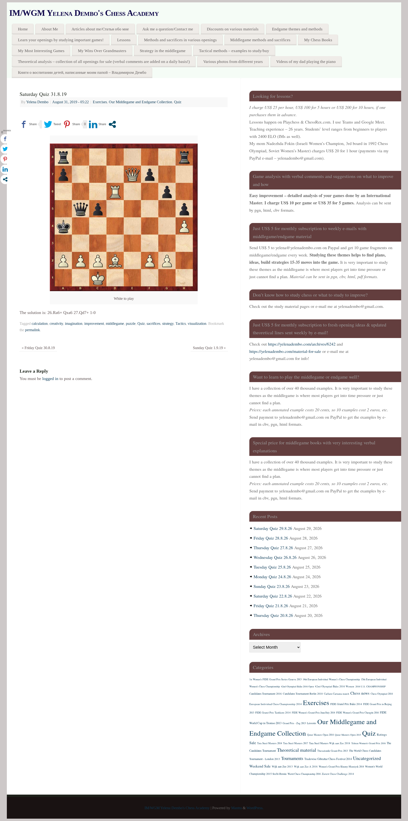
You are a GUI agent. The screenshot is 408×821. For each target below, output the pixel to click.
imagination (73, 324)
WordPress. (255, 808)
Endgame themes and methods (297, 29)
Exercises (100, 102)
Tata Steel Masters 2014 (269, 743)
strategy (168, 324)
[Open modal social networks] (112, 124)
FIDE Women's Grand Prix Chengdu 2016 (357, 712)
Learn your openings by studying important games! (61, 40)
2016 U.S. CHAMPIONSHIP (370, 686)
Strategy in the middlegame (163, 51)
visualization (197, 324)
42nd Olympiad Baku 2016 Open (297, 686)
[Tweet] (52, 124)
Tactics (180, 324)
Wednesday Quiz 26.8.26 (275, 557)
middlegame (115, 324)
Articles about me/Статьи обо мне (100, 29)
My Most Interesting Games (41, 51)
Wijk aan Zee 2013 (282, 766)
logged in (50, 378)
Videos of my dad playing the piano (306, 61)
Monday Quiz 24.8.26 (272, 576)
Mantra (236, 808)
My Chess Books (318, 40)
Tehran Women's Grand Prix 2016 (368, 743)
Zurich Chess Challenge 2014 (338, 774)
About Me (49, 29)
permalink (32, 330)
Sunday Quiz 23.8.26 (272, 586)
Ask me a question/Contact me (167, 29)
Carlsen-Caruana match (336, 693)
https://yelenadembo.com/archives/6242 (302, 344)
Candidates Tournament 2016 (265, 693)
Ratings (382, 734)
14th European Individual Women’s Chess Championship (331, 679)
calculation (40, 324)
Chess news (360, 693)
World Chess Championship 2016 (304, 774)
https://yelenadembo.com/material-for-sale (285, 351)
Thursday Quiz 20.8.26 (273, 615)
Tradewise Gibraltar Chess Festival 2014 (328, 759)
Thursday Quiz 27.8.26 (273, 547)
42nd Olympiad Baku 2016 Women (334, 686)
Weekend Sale (260, 765)
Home (23, 29)
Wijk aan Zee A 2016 (306, 766)
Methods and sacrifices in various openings (180, 40)
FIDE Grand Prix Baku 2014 (346, 704)
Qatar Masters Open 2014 (320, 734)
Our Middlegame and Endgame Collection (140, 102)
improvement (94, 324)
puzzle (131, 324)
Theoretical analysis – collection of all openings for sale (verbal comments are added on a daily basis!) (104, 61)
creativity (56, 324)
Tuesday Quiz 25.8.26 (272, 567)
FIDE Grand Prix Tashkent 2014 (273, 712)
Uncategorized (367, 758)
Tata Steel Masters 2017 (295, 743)
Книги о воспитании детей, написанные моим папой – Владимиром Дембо (82, 72)
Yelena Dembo (37, 102)
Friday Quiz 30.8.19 (38, 348)
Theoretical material (296, 750)
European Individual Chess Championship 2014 (275, 704)
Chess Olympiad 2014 (382, 693)
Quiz (177, 102)
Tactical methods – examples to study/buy (234, 51)
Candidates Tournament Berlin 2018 (303, 693)
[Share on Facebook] (28, 124)
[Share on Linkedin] (97, 124)
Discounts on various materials (233, 29)
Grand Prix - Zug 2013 (294, 723)
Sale (252, 742)
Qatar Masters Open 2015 (348, 734)
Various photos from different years (233, 61)
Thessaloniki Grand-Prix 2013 (332, 750)
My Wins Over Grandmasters (102, 51)
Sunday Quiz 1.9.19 (209, 348)
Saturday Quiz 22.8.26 (273, 596)
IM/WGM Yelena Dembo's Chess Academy (84, 13)
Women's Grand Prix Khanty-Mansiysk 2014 (341, 766)
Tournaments (292, 758)
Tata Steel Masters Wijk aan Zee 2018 (329, 743)
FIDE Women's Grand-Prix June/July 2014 (313, 712)
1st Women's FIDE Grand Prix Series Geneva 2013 (275, 679)
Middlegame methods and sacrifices (260, 40)
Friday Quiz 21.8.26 (271, 605)
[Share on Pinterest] (71, 124)
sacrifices (153, 324)
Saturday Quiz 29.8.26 (273, 528)
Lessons (124, 40)
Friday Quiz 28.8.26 (271, 538)
